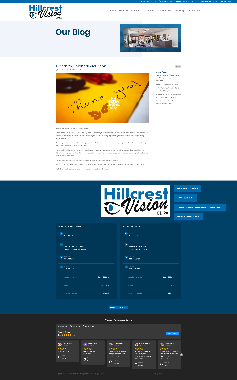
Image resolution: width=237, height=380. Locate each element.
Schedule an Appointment (188, 216)
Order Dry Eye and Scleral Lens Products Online (200, 207)
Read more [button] (139, 359)
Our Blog (179, 11)
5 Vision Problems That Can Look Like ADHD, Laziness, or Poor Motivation (167, 78)
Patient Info (163, 11)
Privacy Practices (118, 307)
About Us (123, 11)
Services (136, 11)
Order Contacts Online (187, 189)
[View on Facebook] (111, 344)
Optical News (80, 70)
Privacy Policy (158, 374)
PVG (103, 374)
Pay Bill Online (185, 198)
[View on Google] (60, 344)
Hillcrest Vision (61, 70)
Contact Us (192, 11)
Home (113, 11)
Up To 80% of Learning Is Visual (167, 84)
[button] (55, 354)
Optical (149, 11)
